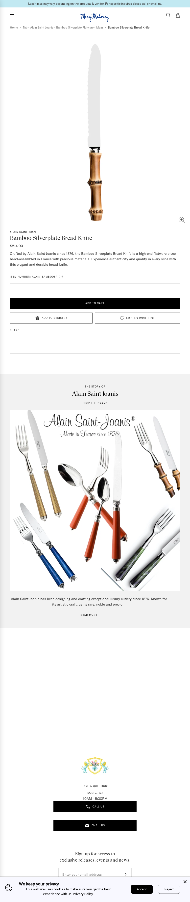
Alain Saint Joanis (24, 232)
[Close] (185, 881)
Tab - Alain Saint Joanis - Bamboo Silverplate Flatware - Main (63, 27)
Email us (98, 825)
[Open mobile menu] (12, 16)
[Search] (168, 15)
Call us (98, 806)
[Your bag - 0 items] (178, 16)
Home (14, 27)
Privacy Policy (83, 894)
